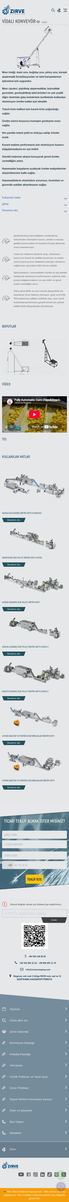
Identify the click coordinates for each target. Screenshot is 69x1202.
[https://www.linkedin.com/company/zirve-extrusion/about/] (42, 1174)
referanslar (16, 1065)
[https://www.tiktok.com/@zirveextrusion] (49, 1174)
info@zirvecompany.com (38, 969)
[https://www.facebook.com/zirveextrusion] (29, 1174)
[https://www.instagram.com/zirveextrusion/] (35, 1174)
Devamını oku (10, 210)
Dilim (13, 1149)
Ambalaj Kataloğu (20, 1054)
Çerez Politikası (19, 1088)
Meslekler (15, 1133)
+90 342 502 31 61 (28, 963)
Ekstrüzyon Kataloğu (22, 1042)
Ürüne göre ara (19, 1020)
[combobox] (8, 865)
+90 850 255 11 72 (47, 963)
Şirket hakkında (19, 1031)
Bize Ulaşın (16, 1121)
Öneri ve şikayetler (21, 1110)
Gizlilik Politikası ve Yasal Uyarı (29, 1076)
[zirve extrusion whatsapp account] (61, 1175)
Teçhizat (15, 1009)
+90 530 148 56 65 (37, 956)
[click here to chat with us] (61, 1186)
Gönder (54, 920)
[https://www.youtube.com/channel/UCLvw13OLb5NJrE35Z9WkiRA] (21, 1175)
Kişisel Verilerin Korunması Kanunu (31, 1099)
